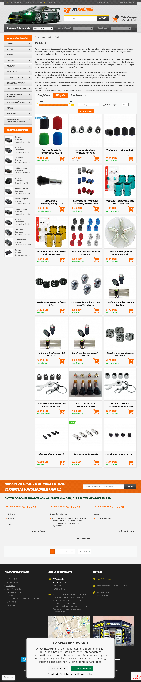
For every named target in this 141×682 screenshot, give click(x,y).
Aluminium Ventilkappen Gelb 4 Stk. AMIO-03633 (51, 253)
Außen (10, 49)
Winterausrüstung (16, 102)
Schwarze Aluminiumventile (51, 454)
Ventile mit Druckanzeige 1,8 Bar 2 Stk (120, 303)
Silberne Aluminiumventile (85, 454)
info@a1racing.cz (53, 2)
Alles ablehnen (58, 668)
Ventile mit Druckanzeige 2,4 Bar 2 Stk (85, 354)
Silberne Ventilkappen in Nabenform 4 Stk (120, 253)
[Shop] (114, 631)
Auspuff (10, 66)
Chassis (10, 60)
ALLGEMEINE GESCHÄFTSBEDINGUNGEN (23, 598)
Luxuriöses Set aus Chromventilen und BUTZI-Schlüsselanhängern (120, 405)
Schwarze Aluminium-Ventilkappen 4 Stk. (85, 151)
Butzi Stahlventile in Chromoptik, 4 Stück (86, 405)
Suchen (102, 18)
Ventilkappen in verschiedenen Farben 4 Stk (85, 253)
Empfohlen (43, 95)
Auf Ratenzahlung (13, 592)
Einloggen (112, 2)
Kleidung (11, 113)
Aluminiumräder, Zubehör (15, 95)
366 (71, 551)
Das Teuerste (78, 95)
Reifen (10, 108)
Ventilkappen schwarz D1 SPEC (120, 454)
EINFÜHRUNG (11, 579)
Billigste (60, 95)
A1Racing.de (87, 10)
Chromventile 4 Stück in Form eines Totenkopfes (85, 303)
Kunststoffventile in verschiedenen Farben (51, 151)
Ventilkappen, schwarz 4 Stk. (120, 150)
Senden (130, 486)
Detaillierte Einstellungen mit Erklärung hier (70, 674)
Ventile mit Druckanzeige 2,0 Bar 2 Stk (51, 354)
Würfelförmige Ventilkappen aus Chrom (120, 354)
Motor (10, 55)
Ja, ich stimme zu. (82, 668)
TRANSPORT (11, 595)
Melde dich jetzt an (127, 2)
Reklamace (10, 605)
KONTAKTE (10, 585)
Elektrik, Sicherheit (16, 77)
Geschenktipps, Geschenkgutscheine (16, 120)
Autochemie (12, 71)
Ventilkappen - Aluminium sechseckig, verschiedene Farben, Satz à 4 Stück (85, 202)
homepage (41, 37)
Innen (10, 43)
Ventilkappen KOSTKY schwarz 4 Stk (51, 303)
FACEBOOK (11, 602)
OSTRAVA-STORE (13, 589)
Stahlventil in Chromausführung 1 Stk (51, 202)
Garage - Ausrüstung (16, 88)
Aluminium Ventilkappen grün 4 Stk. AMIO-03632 (120, 202)
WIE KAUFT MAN (12, 582)
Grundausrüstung (16, 83)
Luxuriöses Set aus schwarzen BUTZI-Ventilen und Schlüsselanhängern (51, 405)
